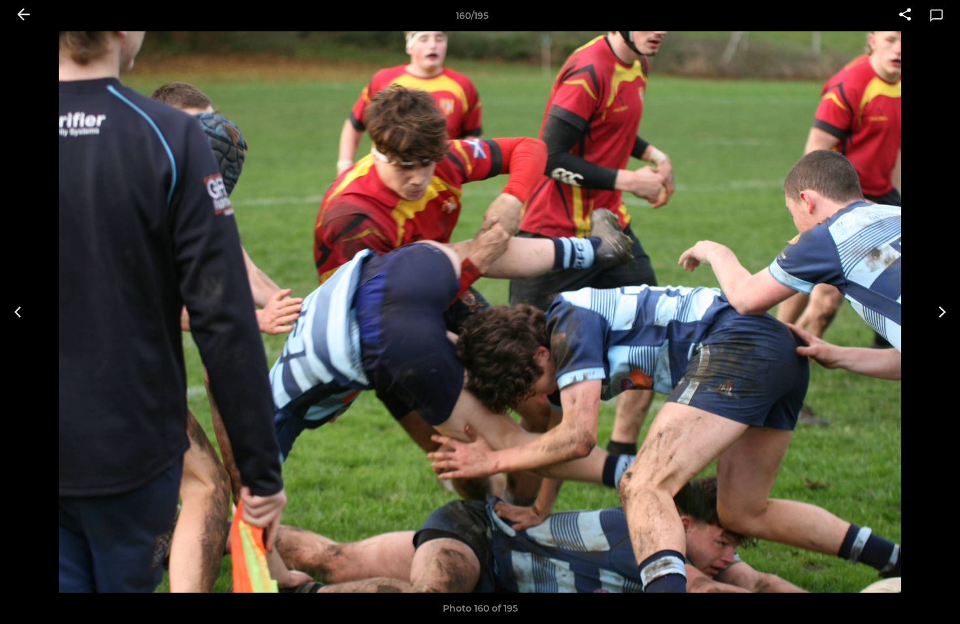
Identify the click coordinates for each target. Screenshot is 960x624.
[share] (905, 16)
